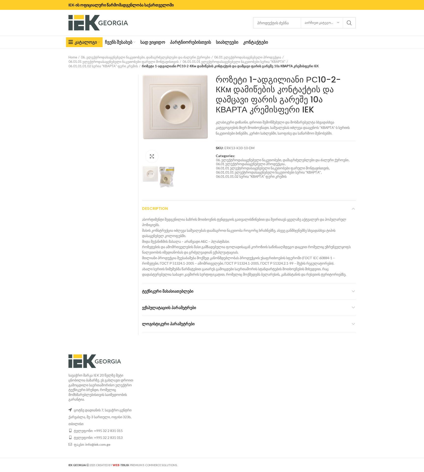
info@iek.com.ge (97, 444)
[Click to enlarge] (152, 156)
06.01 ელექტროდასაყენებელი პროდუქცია (247, 57)
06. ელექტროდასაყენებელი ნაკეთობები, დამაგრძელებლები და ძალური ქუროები (145, 57)
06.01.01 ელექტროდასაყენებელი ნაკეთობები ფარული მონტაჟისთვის (123, 62)
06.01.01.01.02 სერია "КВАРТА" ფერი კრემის (103, 66)
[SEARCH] (349, 22)
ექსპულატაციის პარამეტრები (169, 307)
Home (72, 57)
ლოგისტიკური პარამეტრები (168, 324)
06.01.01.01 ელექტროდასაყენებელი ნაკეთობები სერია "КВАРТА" (234, 62)
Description (155, 208)
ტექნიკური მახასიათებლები (167, 291)
